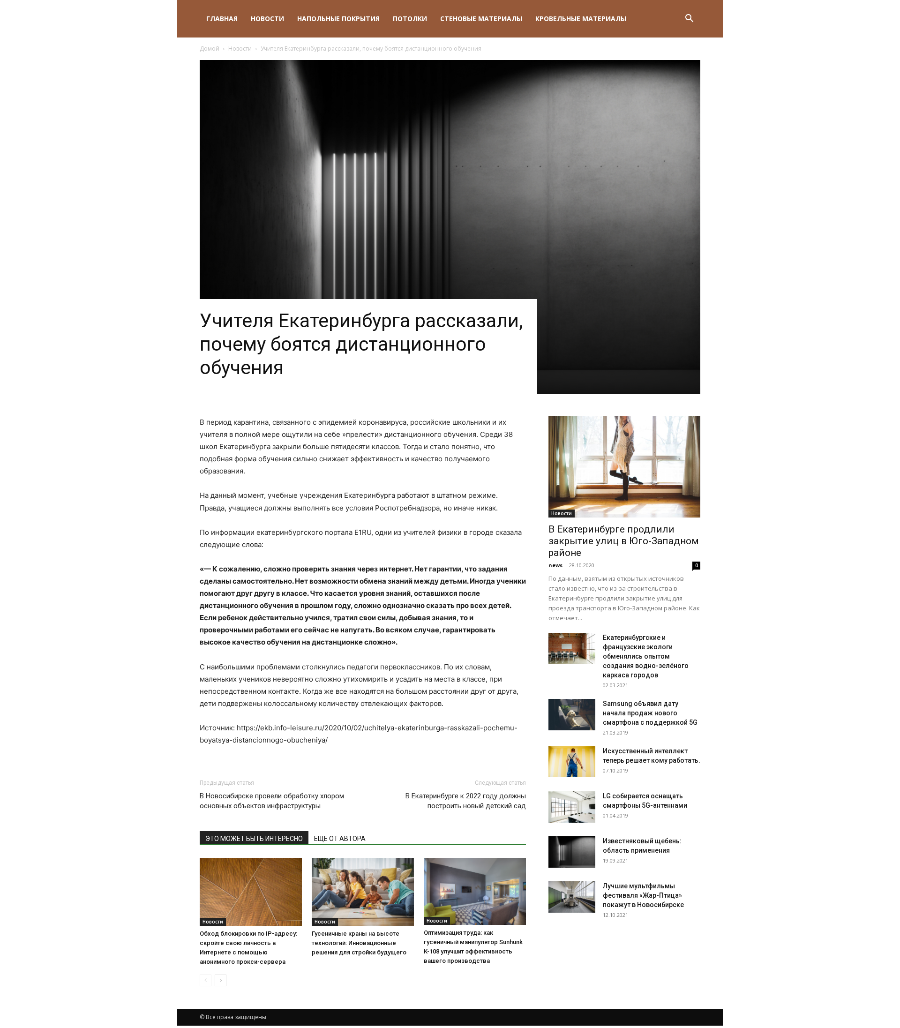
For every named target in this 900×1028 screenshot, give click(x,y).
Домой (209, 49)
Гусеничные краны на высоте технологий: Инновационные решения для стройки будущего (359, 943)
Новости (267, 18)
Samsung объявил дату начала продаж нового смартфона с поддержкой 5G (650, 713)
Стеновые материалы (481, 18)
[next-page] (220, 980)
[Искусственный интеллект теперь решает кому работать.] (571, 761)
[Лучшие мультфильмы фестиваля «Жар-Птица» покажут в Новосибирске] (571, 897)
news (555, 565)
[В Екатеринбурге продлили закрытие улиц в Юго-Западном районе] (624, 467)
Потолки (410, 18)
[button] (689, 19)
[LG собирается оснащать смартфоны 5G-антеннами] (571, 807)
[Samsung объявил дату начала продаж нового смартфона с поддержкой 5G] (571, 714)
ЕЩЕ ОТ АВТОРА (340, 838)
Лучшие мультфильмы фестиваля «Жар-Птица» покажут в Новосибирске (643, 895)
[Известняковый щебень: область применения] (571, 852)
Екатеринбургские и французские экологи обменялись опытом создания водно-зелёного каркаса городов (646, 656)
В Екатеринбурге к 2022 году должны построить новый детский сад (465, 801)
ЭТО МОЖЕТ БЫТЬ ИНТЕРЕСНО (254, 838)
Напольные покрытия (338, 18)
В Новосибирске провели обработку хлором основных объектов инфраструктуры (272, 801)
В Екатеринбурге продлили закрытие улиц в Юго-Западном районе (623, 541)
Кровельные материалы (580, 18)
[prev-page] (205, 980)
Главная (222, 18)
